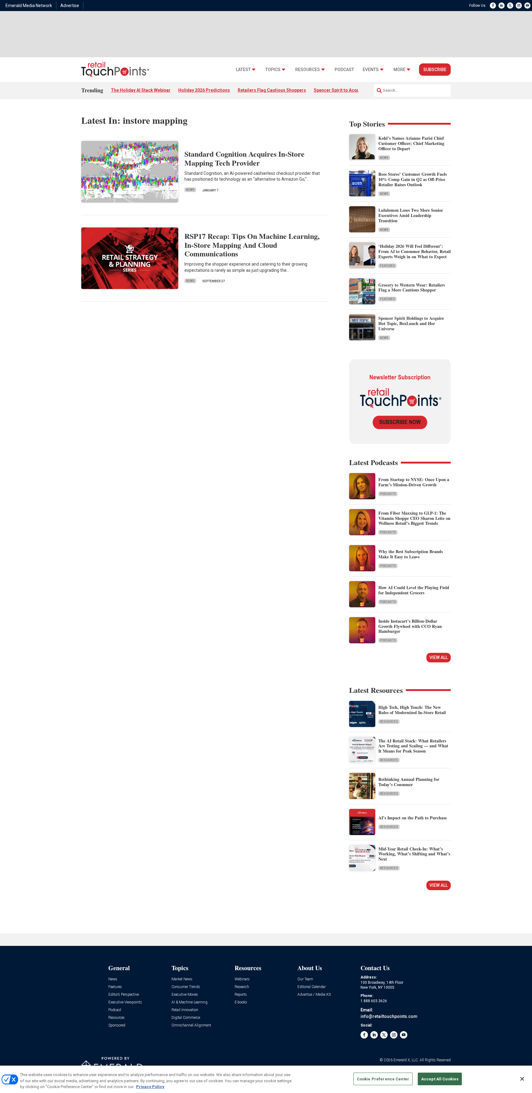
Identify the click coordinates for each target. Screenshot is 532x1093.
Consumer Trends (185, 987)
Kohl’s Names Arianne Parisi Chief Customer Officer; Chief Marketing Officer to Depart (411, 143)
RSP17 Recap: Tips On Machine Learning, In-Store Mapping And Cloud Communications (252, 245)
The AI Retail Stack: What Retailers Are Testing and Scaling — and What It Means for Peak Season (413, 745)
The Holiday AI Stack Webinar (141, 90)
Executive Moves (184, 995)
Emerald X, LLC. (406, 1060)
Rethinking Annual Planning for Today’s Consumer (408, 782)
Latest (243, 69)
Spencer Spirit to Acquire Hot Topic (350, 90)
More (399, 69)
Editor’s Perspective (123, 995)
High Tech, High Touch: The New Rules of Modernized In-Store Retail (412, 710)
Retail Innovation (184, 1010)
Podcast (344, 69)
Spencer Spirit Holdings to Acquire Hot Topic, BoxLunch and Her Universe (411, 323)
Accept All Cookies (439, 1078)
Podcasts (388, 494)
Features (387, 265)
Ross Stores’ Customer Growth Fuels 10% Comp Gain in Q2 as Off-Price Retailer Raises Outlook (412, 179)
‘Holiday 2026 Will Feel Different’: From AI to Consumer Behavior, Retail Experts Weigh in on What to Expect (414, 251)
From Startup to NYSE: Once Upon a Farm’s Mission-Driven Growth (413, 482)
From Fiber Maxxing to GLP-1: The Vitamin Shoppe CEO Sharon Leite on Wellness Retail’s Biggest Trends (414, 518)
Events (371, 69)
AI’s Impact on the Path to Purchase (412, 817)
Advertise (69, 5)
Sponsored (116, 1025)
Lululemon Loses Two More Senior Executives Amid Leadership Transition (410, 215)
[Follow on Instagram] (519, 5)
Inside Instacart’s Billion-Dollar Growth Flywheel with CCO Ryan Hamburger (410, 626)
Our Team (305, 979)
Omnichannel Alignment (191, 1025)
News (190, 189)
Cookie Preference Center (383, 1078)
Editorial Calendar (311, 987)
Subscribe (434, 69)
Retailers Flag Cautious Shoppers (272, 90)
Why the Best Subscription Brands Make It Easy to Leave (410, 554)
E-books (241, 1002)
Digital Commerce (185, 1018)
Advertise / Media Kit (314, 995)
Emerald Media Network (29, 5)
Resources (307, 69)
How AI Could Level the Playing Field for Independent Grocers (413, 590)
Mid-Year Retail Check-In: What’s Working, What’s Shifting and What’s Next (414, 854)
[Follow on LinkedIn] (501, 5)
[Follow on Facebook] (493, 5)
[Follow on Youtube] (527, 5)
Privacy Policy (150, 1086)
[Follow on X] (510, 5)
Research (242, 987)
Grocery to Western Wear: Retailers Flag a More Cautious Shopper (411, 287)
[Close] (522, 1079)
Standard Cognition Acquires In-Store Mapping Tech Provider (244, 158)
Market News (181, 979)
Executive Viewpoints (125, 1002)
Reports (241, 995)
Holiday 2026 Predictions (204, 90)
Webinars (242, 979)
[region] (266, 1079)
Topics (272, 69)
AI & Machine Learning (189, 1002)
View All (438, 657)
